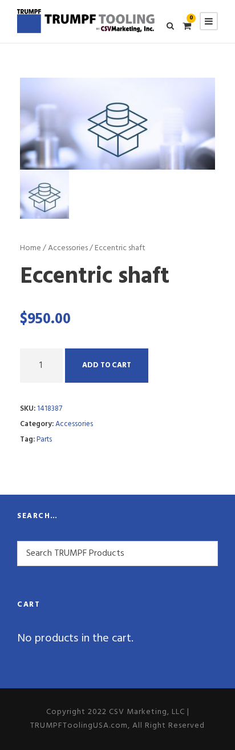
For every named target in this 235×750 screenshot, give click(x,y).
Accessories (68, 248)
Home (30, 248)
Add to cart (106, 365)
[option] (117, 124)
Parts (44, 440)
